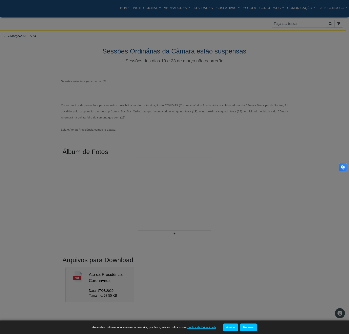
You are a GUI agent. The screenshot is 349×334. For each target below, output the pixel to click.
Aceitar (230, 327)
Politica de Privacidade (201, 327)
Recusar (248, 327)
